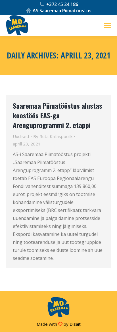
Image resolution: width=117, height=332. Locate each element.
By (52, 136)
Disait (75, 324)
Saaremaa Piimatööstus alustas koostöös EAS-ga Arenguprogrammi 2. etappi (57, 115)
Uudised (21, 136)
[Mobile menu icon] (107, 25)
